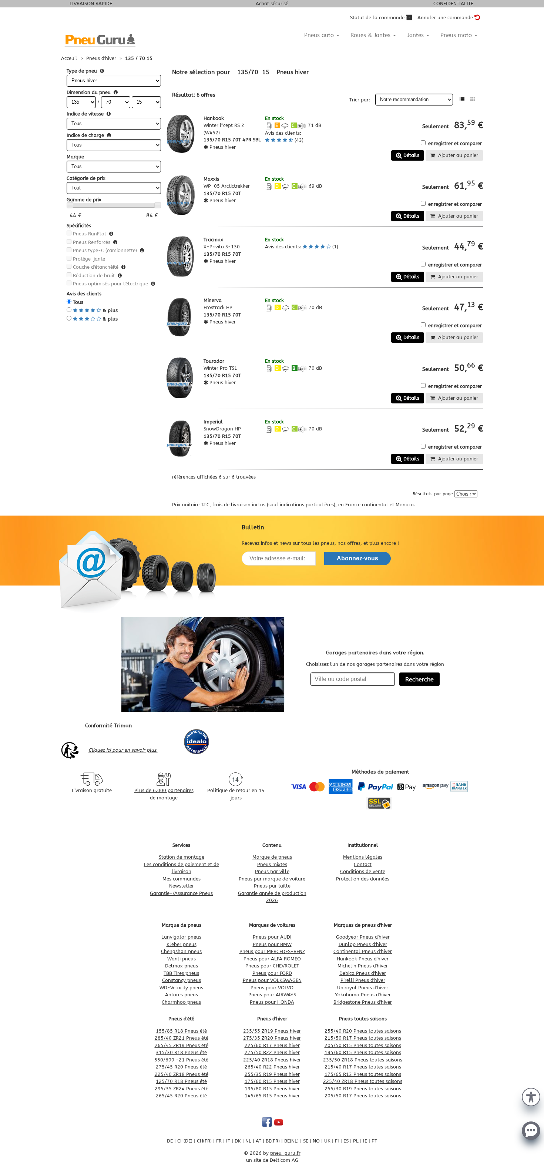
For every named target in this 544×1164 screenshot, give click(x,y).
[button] (531, 1096)
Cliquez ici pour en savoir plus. (123, 750)
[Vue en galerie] (472, 99)
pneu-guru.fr (285, 1153)
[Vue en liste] (462, 99)
